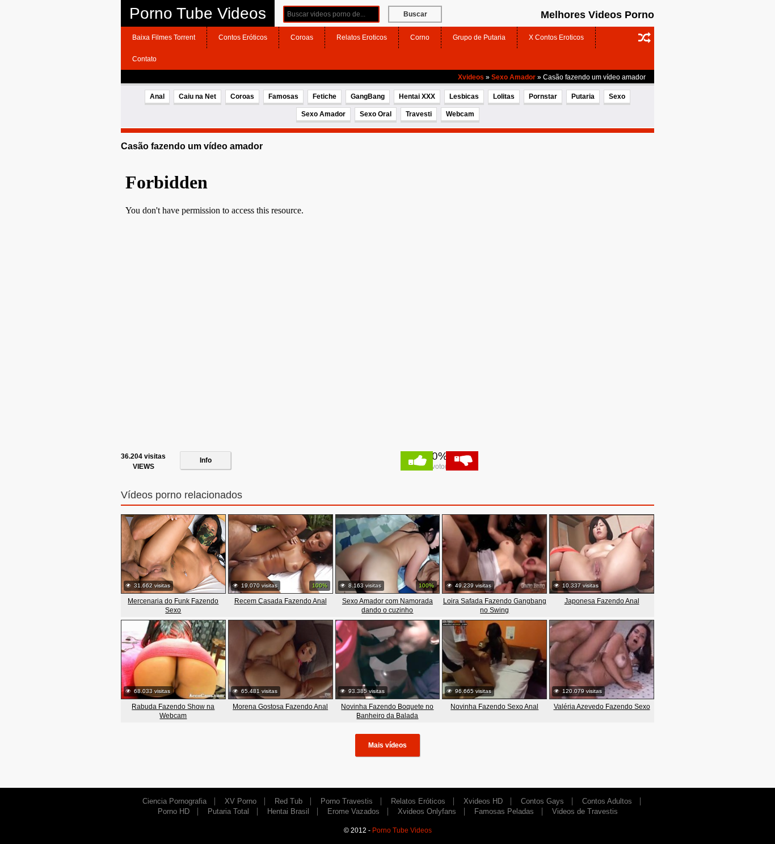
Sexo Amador (513, 77)
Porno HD (173, 811)
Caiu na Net (197, 96)
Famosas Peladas (504, 811)
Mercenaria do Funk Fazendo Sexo (173, 605)
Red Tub (288, 801)
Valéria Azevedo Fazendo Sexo (602, 707)
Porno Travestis (347, 801)
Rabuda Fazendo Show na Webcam (173, 711)
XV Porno (240, 801)
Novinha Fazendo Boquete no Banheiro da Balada (387, 711)
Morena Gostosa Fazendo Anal (280, 707)
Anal (157, 96)
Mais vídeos (387, 745)
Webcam (460, 114)
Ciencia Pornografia (174, 801)
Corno (419, 37)
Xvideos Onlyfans (427, 811)
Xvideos (471, 77)
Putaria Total (228, 811)
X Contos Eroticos (556, 37)
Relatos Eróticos (418, 801)
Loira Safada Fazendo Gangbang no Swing (494, 605)
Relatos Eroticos (361, 37)
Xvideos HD (483, 801)
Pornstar (543, 96)
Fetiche (324, 96)
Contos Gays (542, 801)
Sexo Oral (375, 114)
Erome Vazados (353, 811)
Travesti (419, 114)
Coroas (301, 37)
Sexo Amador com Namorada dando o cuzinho (387, 605)
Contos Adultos (607, 801)
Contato (144, 59)
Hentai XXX (417, 96)
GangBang (368, 96)
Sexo (617, 96)
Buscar (415, 14)
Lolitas (504, 96)
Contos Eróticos (242, 37)
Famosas (283, 96)
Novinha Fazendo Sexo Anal (494, 707)
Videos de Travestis (585, 811)
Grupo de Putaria (479, 37)
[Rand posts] (644, 37)
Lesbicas (464, 96)
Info (206, 460)
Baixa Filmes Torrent (163, 37)
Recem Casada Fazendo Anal (280, 601)
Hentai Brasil (288, 811)
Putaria (583, 96)
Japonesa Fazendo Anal (602, 601)
